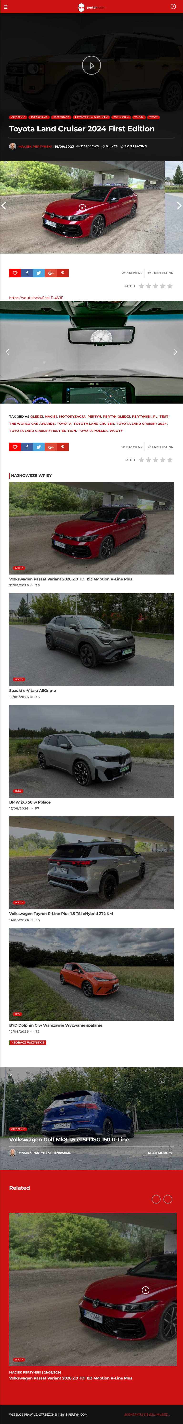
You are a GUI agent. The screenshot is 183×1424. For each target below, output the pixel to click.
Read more (158, 1153)
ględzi (36, 416)
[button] (7, 352)
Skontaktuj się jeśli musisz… (147, 1414)
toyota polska (93, 431)
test (163, 416)
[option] (82, 207)
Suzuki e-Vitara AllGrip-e (32, 691)
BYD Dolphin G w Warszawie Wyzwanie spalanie (55, 1025)
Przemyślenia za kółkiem (91, 117)
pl (155, 416)
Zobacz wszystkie (29, 1042)
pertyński (141, 416)
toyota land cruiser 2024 (141, 423)
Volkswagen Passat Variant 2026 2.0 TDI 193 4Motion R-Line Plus (70, 579)
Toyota (138, 117)
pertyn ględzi (116, 416)
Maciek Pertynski (35, 146)
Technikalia (121, 117)
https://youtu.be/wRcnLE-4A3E (36, 297)
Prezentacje (61, 117)
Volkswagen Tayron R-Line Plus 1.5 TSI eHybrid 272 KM (61, 914)
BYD (17, 1014)
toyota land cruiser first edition (42, 431)
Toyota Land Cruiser (93, 423)
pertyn (94, 416)
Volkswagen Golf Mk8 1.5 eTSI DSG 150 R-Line (69, 1139)
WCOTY (153, 117)
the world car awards (32, 423)
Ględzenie (18, 117)
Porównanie (38, 117)
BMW (18, 791)
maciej (51, 416)
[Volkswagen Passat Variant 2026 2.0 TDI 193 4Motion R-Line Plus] (82, 207)
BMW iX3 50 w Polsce (30, 802)
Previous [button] (3, 207)
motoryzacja (72, 416)
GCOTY (19, 568)
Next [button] (179, 207)
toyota (64, 423)
